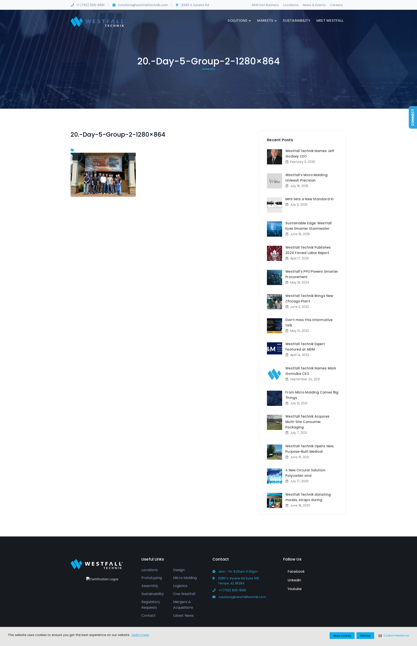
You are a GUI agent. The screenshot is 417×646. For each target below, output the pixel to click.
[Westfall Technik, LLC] (98, 21)
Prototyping (151, 577)
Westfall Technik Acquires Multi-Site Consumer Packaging (307, 422)
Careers (336, 5)
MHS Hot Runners (265, 5)
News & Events (314, 5)
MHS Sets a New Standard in (309, 199)
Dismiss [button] (365, 636)
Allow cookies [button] (342, 636)
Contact (148, 615)
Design (179, 569)
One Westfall (184, 593)
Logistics (180, 585)
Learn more (140, 635)
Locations (290, 5)
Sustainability (152, 593)
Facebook (296, 571)
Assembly (149, 585)
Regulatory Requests (150, 604)
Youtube (294, 588)
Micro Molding (185, 577)
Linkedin (294, 580)
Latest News (183, 615)
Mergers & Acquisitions (183, 604)
